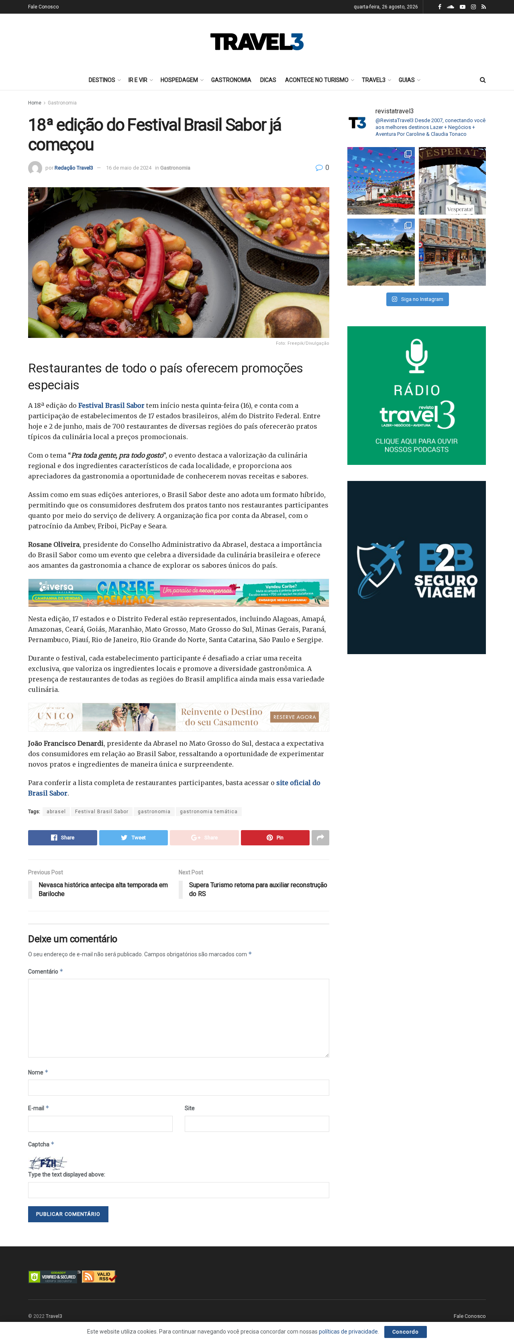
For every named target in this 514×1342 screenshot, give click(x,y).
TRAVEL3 (374, 80)
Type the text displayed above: (66, 1174)
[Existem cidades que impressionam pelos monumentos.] (381, 181)
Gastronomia (62, 103)
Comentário (45, 971)
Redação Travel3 (74, 168)
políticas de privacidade (348, 1331)
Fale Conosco (43, 7)
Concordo (405, 1332)
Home (34, 103)
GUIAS (407, 80)
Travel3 (54, 1316)
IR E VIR (137, 80)
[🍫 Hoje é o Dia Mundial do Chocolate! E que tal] (452, 252)
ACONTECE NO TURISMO (317, 80)
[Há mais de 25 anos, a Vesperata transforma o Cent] (452, 181)
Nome (38, 1072)
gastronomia (154, 811)
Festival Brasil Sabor (112, 405)
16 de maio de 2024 (128, 168)
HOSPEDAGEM (179, 80)
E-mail (38, 1108)
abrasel (56, 811)
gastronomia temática (209, 811)
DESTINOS (102, 80)
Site (190, 1108)
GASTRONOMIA (231, 80)
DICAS (268, 80)
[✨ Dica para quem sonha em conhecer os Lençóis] (381, 252)
